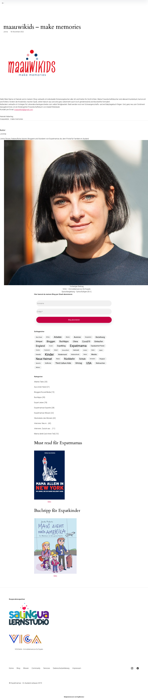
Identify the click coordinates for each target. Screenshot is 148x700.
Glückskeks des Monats (43, 418)
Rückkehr (69, 358)
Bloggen (51, 341)
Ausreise (77, 337)
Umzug (78, 363)
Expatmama (78, 346)
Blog (18, 668)
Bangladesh (88, 337)
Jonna (5, 32)
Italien (93, 350)
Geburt (56, 350)
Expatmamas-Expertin (42, 408)
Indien (85, 350)
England (40, 345)
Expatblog (61, 346)
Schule (82, 359)
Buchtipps (64, 341)
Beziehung (100, 337)
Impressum (76, 668)
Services (46, 668)
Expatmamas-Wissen (42, 413)
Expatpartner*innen (97, 346)
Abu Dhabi (39, 337)
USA (88, 363)
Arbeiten (58, 337)
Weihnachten (100, 363)
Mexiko (94, 354)
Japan (101, 350)
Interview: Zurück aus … (43, 428)
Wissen (26, 668)
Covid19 (86, 341)
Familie (38, 350)
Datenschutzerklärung (61, 668)
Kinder (49, 354)
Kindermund (62, 354)
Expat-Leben (39, 403)
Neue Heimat (44, 358)
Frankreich (47, 350)
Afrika (48, 337)
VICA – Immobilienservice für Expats (76, 289)
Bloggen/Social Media (42, 392)
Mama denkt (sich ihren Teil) (44, 434)
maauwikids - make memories (11, 119)
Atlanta (68, 337)
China (75, 341)
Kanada (38, 354)
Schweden (92, 358)
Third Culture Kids (63, 363)
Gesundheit (65, 350)
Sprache (38, 363)
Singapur (102, 359)
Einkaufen (98, 341)
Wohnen (38, 367)
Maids (85, 354)
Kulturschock (75, 354)
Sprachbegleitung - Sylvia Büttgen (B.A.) (77, 292)
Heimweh (76, 350)
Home (11, 668)
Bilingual (39, 341)
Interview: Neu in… (41, 423)
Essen (51, 346)
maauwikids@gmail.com (23, 110)
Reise (58, 359)
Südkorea (48, 363)
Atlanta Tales (39, 382)
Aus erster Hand (40, 387)
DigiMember (80, 697)
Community (36, 668)
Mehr (49, 501)
